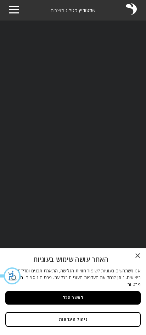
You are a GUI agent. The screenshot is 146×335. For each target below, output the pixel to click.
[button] (10, 276)
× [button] (138, 256)
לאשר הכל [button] (73, 298)
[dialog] (73, 291)
